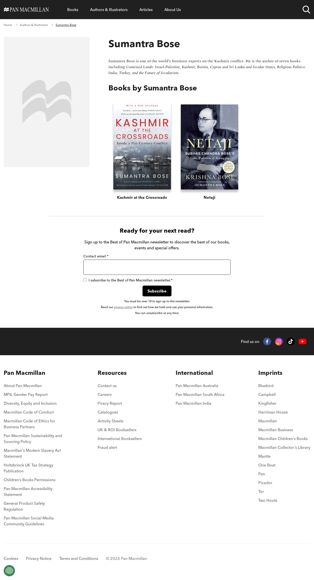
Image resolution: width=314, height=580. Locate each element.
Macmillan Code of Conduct (29, 412)
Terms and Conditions (78, 558)
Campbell (267, 394)
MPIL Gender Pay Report (26, 394)
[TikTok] (291, 341)
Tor (261, 491)
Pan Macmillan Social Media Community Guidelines (29, 521)
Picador (265, 482)
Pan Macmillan (24, 372)
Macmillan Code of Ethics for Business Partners (29, 423)
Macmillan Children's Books (283, 438)
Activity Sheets (110, 420)
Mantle (264, 456)
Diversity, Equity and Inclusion (30, 403)
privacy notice (123, 307)
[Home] (26, 10)
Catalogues (108, 412)
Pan (261, 473)
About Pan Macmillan (23, 385)
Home (8, 25)
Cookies (11, 558)
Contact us (107, 385)
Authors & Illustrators (109, 9)
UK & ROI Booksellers (117, 429)
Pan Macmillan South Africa (200, 394)
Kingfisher (267, 403)
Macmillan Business (275, 429)
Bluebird (266, 385)
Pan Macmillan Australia (197, 385)
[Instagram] (279, 341)
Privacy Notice (39, 558)
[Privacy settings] (9, 570)
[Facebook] (267, 341)
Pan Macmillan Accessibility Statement (28, 491)
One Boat (266, 465)
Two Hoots (267, 500)
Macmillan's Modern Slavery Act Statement (32, 453)
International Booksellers (120, 438)
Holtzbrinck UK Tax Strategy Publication (28, 468)
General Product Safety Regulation (24, 506)
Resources (112, 372)
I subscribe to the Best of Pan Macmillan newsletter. (130, 280)
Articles (146, 9)
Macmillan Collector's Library (284, 447)
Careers (105, 394)
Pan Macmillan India (193, 403)
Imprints (270, 372)
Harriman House (273, 412)
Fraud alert (107, 447)
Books (72, 9)
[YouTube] (302, 341)
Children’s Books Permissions (29, 479)
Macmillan (267, 420)
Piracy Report (110, 403)
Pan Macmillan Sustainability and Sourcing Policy (33, 438)
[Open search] (306, 9)
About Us (172, 9)
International (194, 372)
